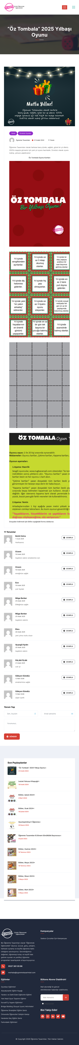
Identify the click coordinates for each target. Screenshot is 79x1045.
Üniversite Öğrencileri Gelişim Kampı (15, 1014)
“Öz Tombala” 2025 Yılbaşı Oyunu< (32, 768)
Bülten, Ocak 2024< (26, 808)
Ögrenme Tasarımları (23, 140)
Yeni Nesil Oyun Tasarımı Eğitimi (13, 999)
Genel (13, 133)
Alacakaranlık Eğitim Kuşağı (11, 991)
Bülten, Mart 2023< (26, 890)
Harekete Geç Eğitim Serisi (11, 1018)
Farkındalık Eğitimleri (9, 1022)
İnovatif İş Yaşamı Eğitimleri (12, 1002)
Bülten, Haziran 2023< (27, 849)
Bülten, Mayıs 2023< (26, 863)
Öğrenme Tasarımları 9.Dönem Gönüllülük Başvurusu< (39, 835)
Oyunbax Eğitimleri (8, 987)
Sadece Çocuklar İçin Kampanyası (54, 938)
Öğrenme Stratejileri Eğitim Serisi (14, 1010)
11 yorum (51, 140)
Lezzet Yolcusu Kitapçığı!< (28, 781)
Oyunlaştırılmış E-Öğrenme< (29, 822)
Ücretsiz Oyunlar (25, 133)
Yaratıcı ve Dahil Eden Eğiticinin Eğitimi (16, 995)
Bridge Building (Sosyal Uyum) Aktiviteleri (17, 1006)
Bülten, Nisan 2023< (26, 876)
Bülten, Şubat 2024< (26, 795)
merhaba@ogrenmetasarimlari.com (21, 973)
